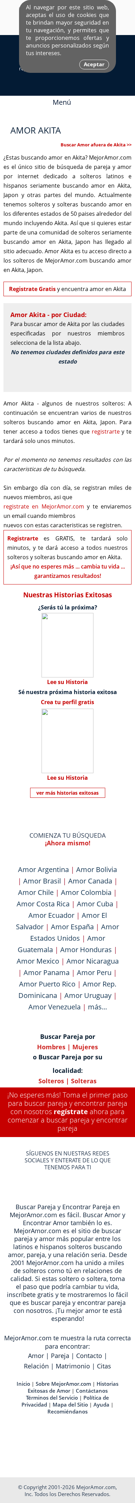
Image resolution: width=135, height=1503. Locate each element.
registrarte (106, 431)
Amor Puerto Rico (47, 984)
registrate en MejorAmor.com (43, 506)
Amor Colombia (86, 892)
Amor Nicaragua (92, 961)
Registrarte (22, 538)
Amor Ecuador (51, 915)
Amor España (72, 926)
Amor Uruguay (87, 995)
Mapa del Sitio (70, 1404)
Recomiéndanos (67, 1411)
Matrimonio (73, 1366)
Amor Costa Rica (43, 903)
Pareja (60, 1355)
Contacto (89, 1355)
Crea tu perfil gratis (67, 702)
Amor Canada (90, 881)
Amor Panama (47, 972)
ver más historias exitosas (67, 792)
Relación (36, 1366)
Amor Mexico (38, 961)
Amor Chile (36, 892)
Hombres (51, 1047)
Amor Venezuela (54, 1006)
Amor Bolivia (96, 869)
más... (97, 1006)
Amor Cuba (95, 903)
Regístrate (71, 1111)
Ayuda (101, 1404)
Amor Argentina (43, 869)
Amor (36, 1355)
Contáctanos (92, 1390)
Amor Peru (94, 972)
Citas (104, 1366)
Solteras (84, 1081)
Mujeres (85, 1047)
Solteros (51, 1081)
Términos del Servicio (52, 1397)
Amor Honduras (86, 949)
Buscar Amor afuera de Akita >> (96, 145)
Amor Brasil (42, 881)
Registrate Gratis (32, 289)
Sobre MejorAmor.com (63, 1383)
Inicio (23, 1383)
